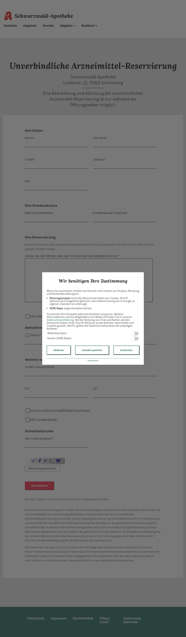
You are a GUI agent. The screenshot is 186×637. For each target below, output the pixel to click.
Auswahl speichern (92, 350)
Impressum (93, 360)
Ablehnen (58, 350)
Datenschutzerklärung (60, 320)
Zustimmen (126, 350)
